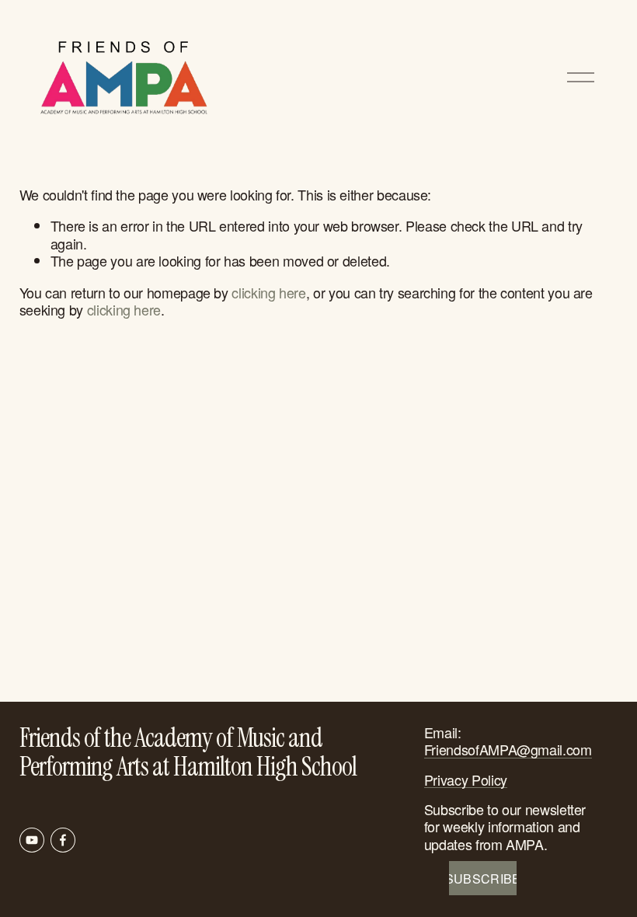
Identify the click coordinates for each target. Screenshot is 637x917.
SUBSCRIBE (483, 878)
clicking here (268, 292)
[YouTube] (31, 840)
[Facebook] (62, 840)
